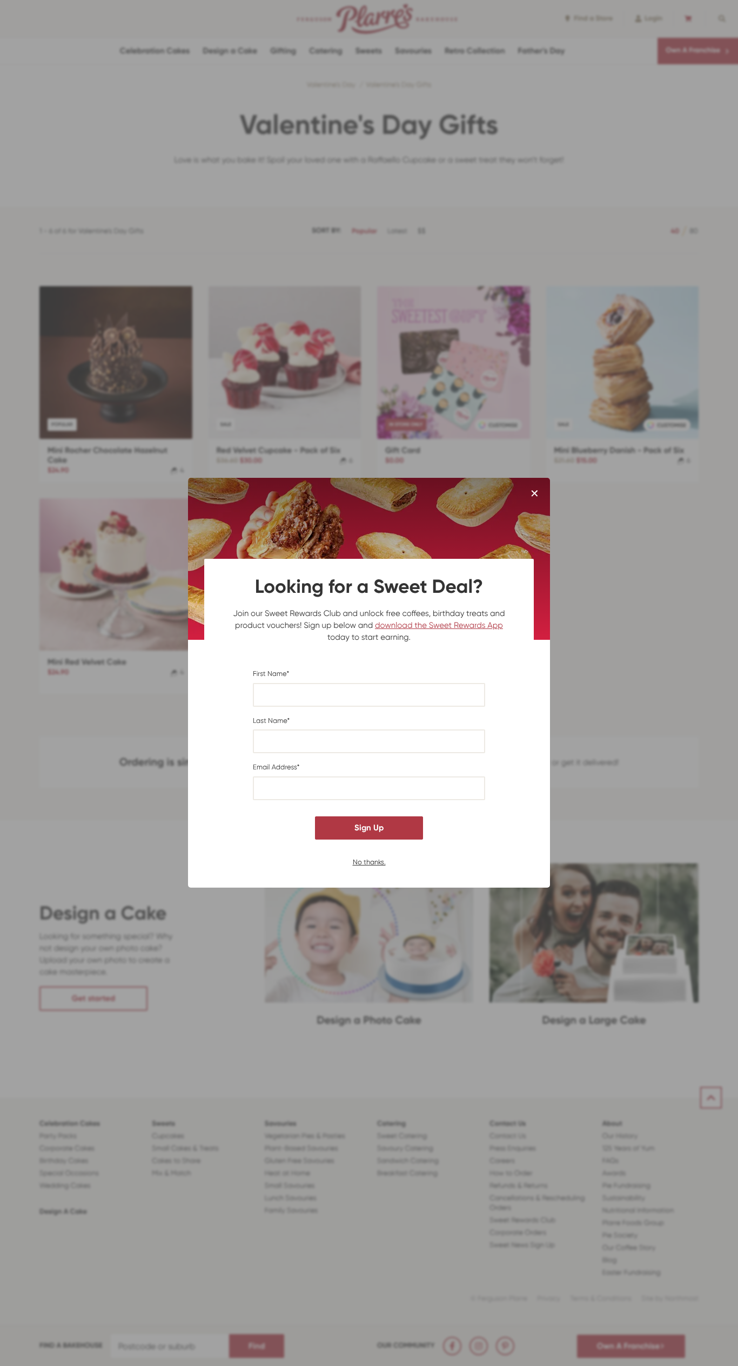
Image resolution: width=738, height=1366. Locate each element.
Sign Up (369, 828)
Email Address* (276, 768)
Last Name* (271, 721)
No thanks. (369, 862)
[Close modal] (535, 494)
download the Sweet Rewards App (439, 625)
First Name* (271, 674)
